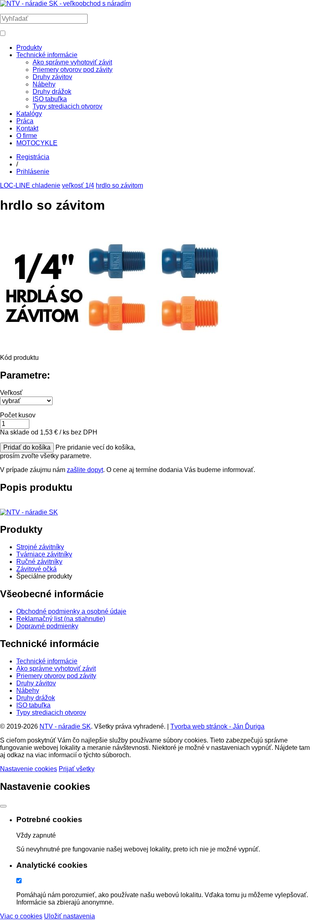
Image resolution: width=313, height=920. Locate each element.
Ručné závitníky (39, 561)
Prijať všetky (77, 768)
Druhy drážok (52, 91)
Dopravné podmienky (47, 626)
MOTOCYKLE (36, 143)
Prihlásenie (32, 171)
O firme (26, 135)
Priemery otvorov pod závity (72, 69)
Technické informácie (46, 54)
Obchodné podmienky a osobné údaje (71, 611)
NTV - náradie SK (65, 726)
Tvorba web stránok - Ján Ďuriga (217, 726)
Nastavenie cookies (28, 768)
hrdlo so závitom (119, 185)
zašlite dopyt (85, 469)
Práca (24, 120)
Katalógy (29, 113)
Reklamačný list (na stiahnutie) (60, 618)
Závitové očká (36, 568)
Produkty (29, 47)
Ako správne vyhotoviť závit (72, 62)
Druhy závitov (52, 76)
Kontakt (27, 128)
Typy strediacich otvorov (67, 106)
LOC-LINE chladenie (30, 185)
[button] (2, 33)
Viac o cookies (21, 916)
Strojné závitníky (40, 546)
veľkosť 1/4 (78, 185)
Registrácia (32, 156)
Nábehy (44, 84)
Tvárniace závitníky (44, 554)
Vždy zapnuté (36, 835)
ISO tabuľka (50, 98)
